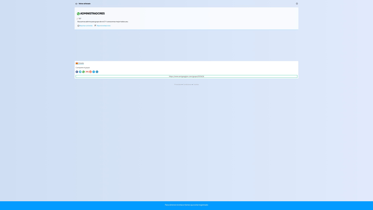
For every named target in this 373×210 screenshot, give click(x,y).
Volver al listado (84, 4)
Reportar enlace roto (103, 25)
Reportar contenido (85, 25)
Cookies (196, 84)
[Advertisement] (133, 46)
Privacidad (177, 84)
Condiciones (187, 84)
